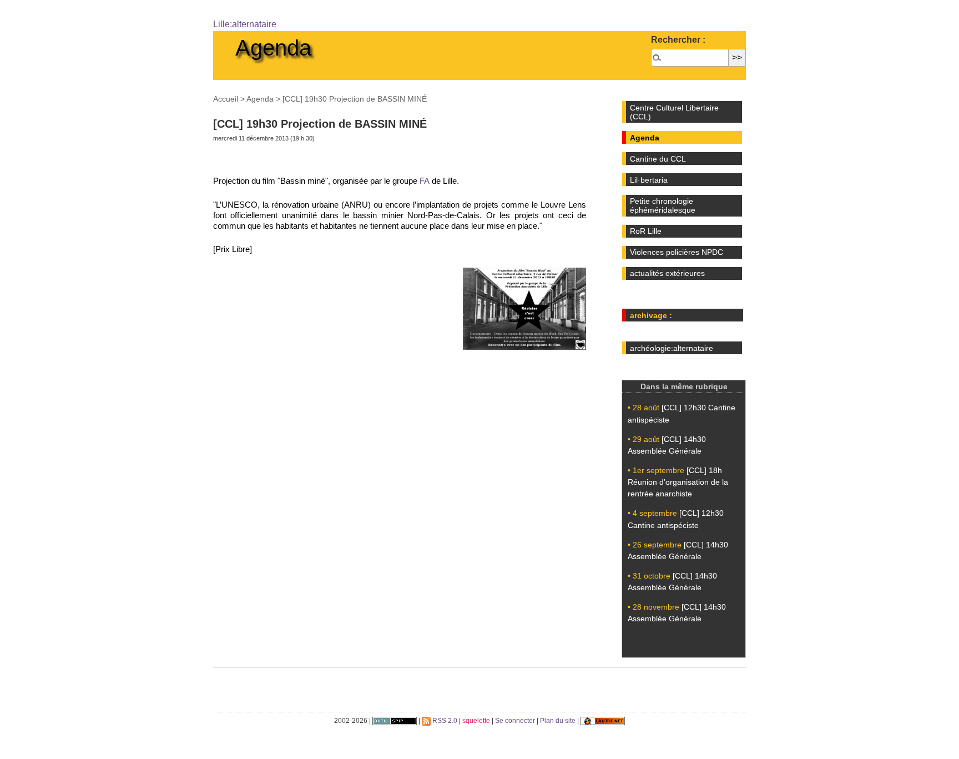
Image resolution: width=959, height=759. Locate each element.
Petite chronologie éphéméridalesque (662, 205)
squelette (476, 721)
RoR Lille (646, 231)
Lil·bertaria (649, 179)
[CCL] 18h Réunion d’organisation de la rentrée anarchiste (678, 482)
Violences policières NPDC (676, 252)
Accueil (225, 98)
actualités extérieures (667, 273)
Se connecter (515, 721)
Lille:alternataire (244, 24)
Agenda (273, 48)
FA (425, 181)
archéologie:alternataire (671, 348)
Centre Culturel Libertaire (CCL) (674, 112)
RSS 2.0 (444, 721)
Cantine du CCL (658, 158)
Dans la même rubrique (684, 386)
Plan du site (558, 721)
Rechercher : (678, 39)
